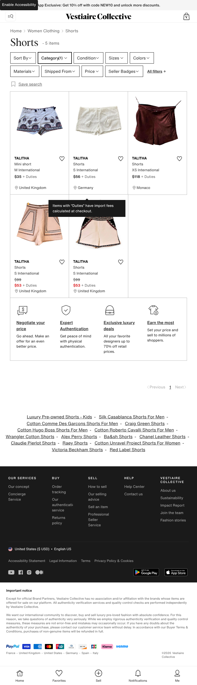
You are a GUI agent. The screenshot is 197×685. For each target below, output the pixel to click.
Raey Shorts (75, 443)
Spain (85, 653)
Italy (95, 653)
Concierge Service (17, 496)
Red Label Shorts (127, 450)
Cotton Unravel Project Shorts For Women (137, 443)
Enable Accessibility (19, 4)
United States (53, 653)
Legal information (63, 560)
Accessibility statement (26, 560)
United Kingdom (30, 653)
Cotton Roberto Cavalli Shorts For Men (134, 430)
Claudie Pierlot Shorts (33, 443)
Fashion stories (173, 520)
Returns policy (58, 520)
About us (167, 490)
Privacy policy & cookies (113, 560)
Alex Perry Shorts (79, 437)
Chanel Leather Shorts (162, 437)
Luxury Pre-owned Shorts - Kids (59, 417)
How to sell (97, 486)
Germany (72, 653)
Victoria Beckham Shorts (77, 450)
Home (16, 31)
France (10, 653)
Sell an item (98, 507)
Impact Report (172, 505)
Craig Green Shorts (145, 423)
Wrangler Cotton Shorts (30, 437)
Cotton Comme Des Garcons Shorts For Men (72, 423)
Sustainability (171, 498)
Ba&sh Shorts (118, 437)
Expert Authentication (74, 325)
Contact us (133, 494)
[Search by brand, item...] (10, 16)
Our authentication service (64, 505)
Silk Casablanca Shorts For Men (131, 417)
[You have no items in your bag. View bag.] (186, 16)
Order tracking (59, 489)
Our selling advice (97, 496)
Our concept (18, 486)
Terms (85, 560)
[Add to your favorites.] (62, 159)
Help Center (134, 486)
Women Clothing (43, 31)
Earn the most (160, 322)
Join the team (171, 513)
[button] (186, 16)
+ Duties (30, 176)
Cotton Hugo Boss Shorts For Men (52, 430)
